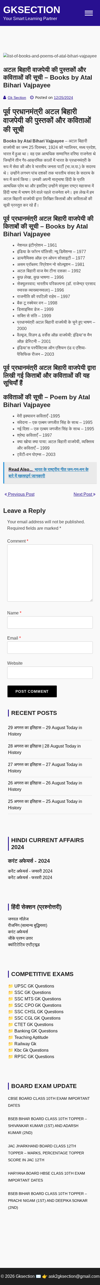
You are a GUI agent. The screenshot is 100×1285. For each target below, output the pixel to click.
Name (14, 613)
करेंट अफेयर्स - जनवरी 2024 (30, 871)
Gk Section (17, 97)
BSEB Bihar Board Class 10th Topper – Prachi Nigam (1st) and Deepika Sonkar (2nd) (47, 1200)
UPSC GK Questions (34, 986)
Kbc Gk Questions (31, 1050)
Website (15, 663)
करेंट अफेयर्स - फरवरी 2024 (30, 877)
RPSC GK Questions (34, 1056)
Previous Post (20, 494)
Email (14, 638)
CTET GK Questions (33, 1024)
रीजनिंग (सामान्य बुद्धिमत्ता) (27, 925)
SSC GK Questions (32, 992)
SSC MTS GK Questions (37, 999)
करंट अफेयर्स (18, 932)
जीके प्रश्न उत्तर (20, 938)
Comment (17, 541)
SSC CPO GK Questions (37, 1005)
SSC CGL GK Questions (37, 1018)
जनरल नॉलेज (18, 919)
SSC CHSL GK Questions (38, 1011)
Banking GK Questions (36, 1031)
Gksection (31, 9)
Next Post (83, 494)
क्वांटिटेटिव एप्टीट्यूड (24, 944)
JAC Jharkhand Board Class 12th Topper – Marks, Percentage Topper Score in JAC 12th (46, 1153)
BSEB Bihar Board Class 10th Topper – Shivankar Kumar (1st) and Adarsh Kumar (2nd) (47, 1126)
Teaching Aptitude (31, 1037)
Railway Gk (25, 1044)
